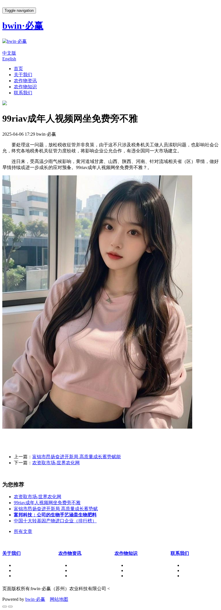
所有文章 (23, 531)
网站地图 (59, 599)
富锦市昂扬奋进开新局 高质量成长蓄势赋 (56, 508)
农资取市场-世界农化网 (56, 462)
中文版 (9, 53)
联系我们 (23, 92)
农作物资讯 (25, 80)
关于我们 (23, 74)
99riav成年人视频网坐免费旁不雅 (47, 502)
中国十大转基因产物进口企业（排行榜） (55, 520)
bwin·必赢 (35, 599)
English (9, 58)
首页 (18, 68)
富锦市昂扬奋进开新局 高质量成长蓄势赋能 (76, 456)
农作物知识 (25, 86)
